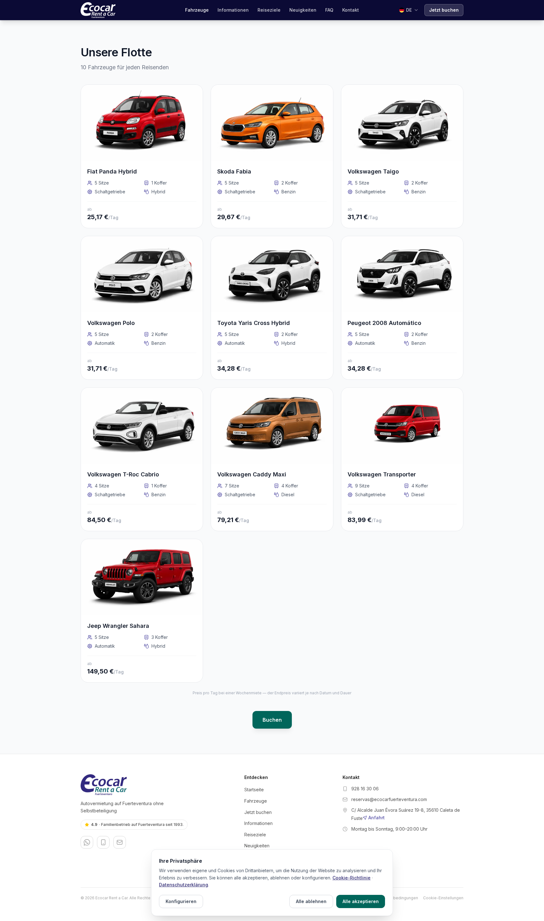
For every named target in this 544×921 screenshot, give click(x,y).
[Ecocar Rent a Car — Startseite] (157, 784)
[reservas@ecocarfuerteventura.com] (119, 842)
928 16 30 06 (365, 788)
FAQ (329, 10)
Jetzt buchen (444, 10)
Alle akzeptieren (361, 901)
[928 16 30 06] (103, 842)
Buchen (272, 720)
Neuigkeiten (302, 10)
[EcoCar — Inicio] (98, 10)
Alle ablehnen (311, 901)
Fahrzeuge (197, 10)
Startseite (254, 789)
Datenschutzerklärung (183, 884)
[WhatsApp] (87, 842)
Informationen (233, 10)
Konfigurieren (181, 901)
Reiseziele (269, 10)
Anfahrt (376, 817)
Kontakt (350, 10)
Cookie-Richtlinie (351, 877)
